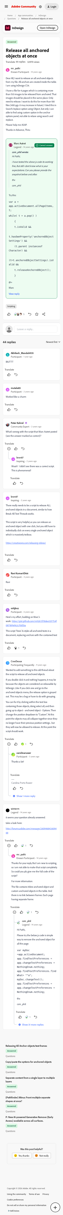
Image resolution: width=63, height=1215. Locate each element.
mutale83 (16, 387)
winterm (15, 808)
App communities (25, 15)
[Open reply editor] (31, 329)
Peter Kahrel (17, 422)
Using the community (16, 1194)
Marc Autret (20, 143)
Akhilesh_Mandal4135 (22, 353)
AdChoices (14, 1210)
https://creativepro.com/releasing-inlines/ (26, 542)
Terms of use (34, 1194)
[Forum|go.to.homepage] (23, 6)
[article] (31, 364)
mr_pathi (15, 68)
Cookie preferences (15, 1199)
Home (10, 15)
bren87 (19, 457)
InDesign (42, 15)
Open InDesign (47, 27)
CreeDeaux (16, 661)
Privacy (46, 1194)
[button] (6, 7)
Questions (11, 18)
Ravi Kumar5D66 (19, 573)
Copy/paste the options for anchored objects (29, 1061)
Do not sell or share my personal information (26, 1205)
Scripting (11, 306)
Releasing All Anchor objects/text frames (26, 1045)
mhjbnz (15, 608)
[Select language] (40, 6)
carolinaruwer (23, 752)
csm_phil (26, 920)
